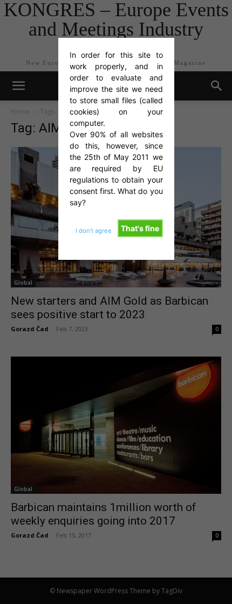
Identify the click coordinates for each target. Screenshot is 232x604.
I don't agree (94, 230)
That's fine (140, 228)
